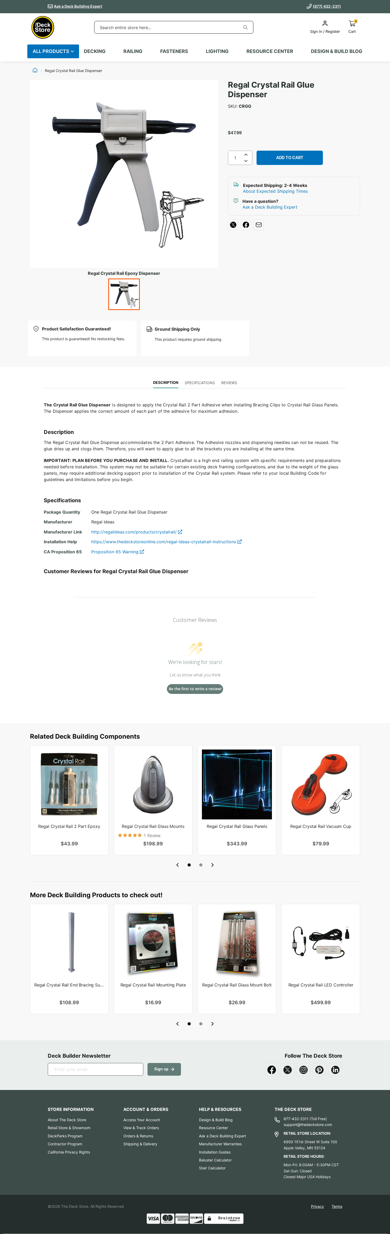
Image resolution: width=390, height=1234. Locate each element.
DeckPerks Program (65, 1136)
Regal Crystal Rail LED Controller (320, 985)
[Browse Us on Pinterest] (319, 1070)
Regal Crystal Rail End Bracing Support (69, 985)
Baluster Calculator (215, 1160)
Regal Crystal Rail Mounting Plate (153, 985)
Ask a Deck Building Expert (78, 6)
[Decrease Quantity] (246, 162)
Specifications (200, 382)
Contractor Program (65, 1144)
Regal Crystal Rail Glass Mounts (153, 826)
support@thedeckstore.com (308, 1124)
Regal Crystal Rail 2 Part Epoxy (69, 826)
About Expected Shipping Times (275, 191)
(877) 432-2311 (327, 6)
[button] (189, 865)
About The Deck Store (67, 1120)
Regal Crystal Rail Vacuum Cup (320, 826)
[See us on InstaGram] (303, 1070)
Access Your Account (141, 1120)
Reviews (229, 382)
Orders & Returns (138, 1136)
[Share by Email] (258, 224)
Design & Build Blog (216, 1120)
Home (35, 71)
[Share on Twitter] (233, 224)
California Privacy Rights (69, 1152)
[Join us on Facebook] (272, 1070)
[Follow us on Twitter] (287, 1070)
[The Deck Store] (42, 27)
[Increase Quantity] (246, 154)
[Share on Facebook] (246, 224)
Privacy (317, 1206)
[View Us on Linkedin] (335, 1070)
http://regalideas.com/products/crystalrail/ (134, 532)
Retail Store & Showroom (69, 1127)
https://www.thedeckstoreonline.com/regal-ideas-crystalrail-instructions (164, 541)
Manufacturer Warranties (220, 1144)
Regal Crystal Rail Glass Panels (237, 826)
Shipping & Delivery (140, 1144)
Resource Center (213, 1127)
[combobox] (166, 27)
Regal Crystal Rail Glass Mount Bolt (236, 985)
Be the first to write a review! (195, 688)
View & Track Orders (141, 1127)
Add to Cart (290, 157)
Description (165, 382)
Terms (337, 1206)
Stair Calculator (212, 1168)
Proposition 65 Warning (115, 551)
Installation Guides (215, 1152)
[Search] (245, 27)
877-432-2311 (296, 1118)
